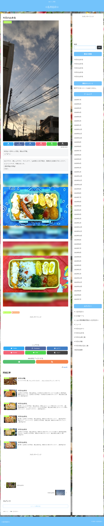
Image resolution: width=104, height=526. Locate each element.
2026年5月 (77, 108)
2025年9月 (77, 142)
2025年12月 (78, 129)
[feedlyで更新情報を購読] (19, 362)
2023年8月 (77, 244)
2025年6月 (77, 155)
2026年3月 (77, 117)
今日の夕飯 (79, 341)
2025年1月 (77, 172)
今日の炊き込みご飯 (81, 345)
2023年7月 (77, 248)
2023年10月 (78, 235)
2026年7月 (77, 99)
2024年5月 (77, 206)
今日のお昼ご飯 (80, 337)
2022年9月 (77, 291)
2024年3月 (77, 214)
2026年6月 (77, 104)
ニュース (78, 324)
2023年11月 (78, 231)
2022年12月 (78, 278)
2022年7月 (77, 299)
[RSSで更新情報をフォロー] (52, 362)
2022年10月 (78, 286)
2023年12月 (78, 227)
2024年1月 (77, 223)
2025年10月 (78, 138)
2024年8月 (77, 193)
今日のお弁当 (16, 312)
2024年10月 (78, 184)
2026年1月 (77, 125)
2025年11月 (78, 134)
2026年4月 (77, 112)
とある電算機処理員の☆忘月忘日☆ (87, 320)
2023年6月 (77, 252)
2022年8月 (77, 295)
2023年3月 (77, 265)
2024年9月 (77, 189)
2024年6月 (77, 201)
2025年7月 (77, 150)
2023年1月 (77, 274)
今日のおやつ (79, 329)
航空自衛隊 (79, 350)
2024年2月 (77, 218)
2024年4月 (77, 210)
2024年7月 (77, 197)
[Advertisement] (35, 329)
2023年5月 (77, 257)
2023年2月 (77, 269)
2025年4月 (77, 163)
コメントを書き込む (35, 506)
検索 (75, 44)
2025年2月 (77, 167)
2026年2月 (77, 121)
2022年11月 (78, 282)
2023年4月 (77, 261)
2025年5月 (77, 159)
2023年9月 (77, 240)
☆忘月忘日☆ (8, 312)
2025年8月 (77, 146)
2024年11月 (78, 180)
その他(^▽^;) (79, 316)
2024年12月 (78, 176)
